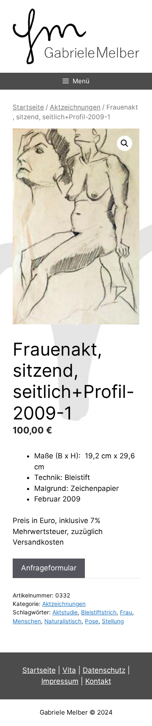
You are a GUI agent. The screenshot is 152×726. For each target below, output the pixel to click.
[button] (124, 143)
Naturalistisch (62, 621)
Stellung (113, 621)
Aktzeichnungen (75, 107)
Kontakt (98, 681)
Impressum (60, 681)
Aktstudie (65, 612)
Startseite (28, 107)
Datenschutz (104, 670)
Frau (126, 612)
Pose (91, 621)
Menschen (27, 621)
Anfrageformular (48, 568)
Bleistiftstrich (99, 612)
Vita (69, 670)
